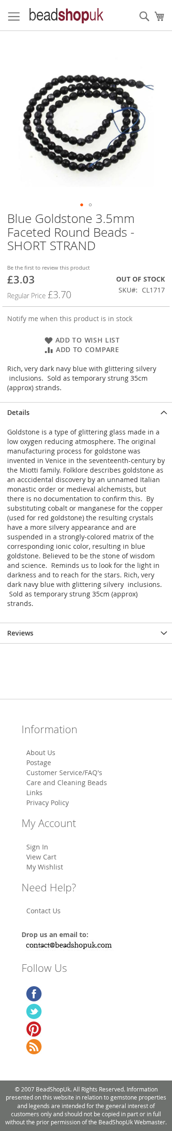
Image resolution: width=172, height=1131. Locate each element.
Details (18, 412)
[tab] (86, 412)
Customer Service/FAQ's (64, 772)
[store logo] (65, 15)
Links (34, 792)
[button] (81, 205)
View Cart (41, 856)
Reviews (20, 632)
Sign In (37, 846)
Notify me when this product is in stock (69, 318)
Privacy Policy (47, 802)
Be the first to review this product (48, 267)
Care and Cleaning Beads (66, 782)
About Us (40, 752)
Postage (38, 762)
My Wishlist (44, 866)
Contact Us (43, 910)
